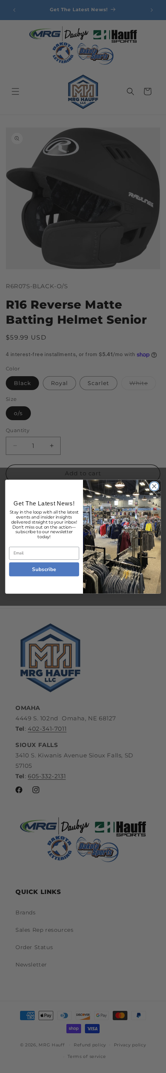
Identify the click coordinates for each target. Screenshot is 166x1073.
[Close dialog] (154, 486)
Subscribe (44, 569)
